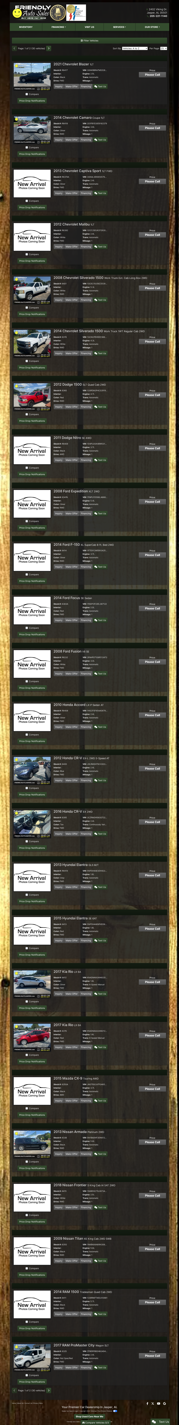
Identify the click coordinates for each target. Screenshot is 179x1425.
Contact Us (28, 1403)
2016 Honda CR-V (73, 811)
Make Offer (72, 86)
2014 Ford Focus (73, 598)
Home (14, 1403)
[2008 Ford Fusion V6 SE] (32, 663)
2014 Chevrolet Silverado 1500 (99, 331)
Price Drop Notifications (32, 100)
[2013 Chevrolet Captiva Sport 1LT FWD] (32, 183)
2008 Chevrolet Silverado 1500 (100, 278)
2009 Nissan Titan (82, 1238)
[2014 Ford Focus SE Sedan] (32, 610)
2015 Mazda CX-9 (76, 1078)
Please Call (152, 74)
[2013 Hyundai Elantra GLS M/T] (32, 877)
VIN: (85, 70)
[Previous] (14, 48)
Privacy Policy (38, 1403)
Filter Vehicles (90, 40)
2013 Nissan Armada (79, 1132)
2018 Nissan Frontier (84, 1185)
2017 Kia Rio (67, 972)
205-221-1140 (158, 16)
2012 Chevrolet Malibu (74, 224)
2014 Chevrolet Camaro (79, 118)
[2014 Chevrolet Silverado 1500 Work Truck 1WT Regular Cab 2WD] (32, 343)
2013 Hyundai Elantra (76, 865)
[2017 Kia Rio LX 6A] (32, 984)
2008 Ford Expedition (77, 491)
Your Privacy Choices (105, 1411)
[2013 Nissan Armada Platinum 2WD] (32, 1144)
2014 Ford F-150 (84, 545)
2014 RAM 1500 (83, 1292)
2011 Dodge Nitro (72, 438)
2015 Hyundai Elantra (75, 918)
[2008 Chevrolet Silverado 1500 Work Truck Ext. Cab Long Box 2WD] (32, 290)
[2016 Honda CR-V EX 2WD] (32, 823)
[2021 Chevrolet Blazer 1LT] (32, 76)
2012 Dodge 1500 (80, 384)
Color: (57, 77)
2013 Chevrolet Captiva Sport (83, 171)
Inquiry (58, 86)
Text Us (101, 86)
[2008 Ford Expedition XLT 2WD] (32, 503)
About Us (20, 1403)
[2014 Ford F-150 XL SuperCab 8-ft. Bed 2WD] (32, 557)
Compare (34, 94)
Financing (86, 86)
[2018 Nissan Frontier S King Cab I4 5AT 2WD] (32, 1197)
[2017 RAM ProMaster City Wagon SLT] (32, 1357)
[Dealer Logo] (49, 12)
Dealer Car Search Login (70, 1411)
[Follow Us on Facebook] (147, 1403)
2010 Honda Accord (79, 705)
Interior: (57, 73)
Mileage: (87, 80)
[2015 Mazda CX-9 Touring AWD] (32, 1090)
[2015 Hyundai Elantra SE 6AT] (32, 930)
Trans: (86, 77)
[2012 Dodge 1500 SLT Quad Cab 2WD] (32, 396)
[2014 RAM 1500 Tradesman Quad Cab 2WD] (32, 1304)
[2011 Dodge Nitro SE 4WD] (32, 450)
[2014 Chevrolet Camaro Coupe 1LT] (32, 130)
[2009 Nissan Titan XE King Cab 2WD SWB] (32, 1250)
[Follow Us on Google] (164, 1403)
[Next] (48, 48)
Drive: (56, 80)
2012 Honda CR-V (81, 758)
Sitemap (93, 1411)
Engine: (86, 73)
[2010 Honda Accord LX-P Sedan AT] (32, 717)
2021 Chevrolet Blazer (74, 64)
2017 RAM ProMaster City (81, 1345)
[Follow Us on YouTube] (159, 1403)
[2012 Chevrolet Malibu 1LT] (32, 236)
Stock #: (57, 70)
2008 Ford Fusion (71, 651)
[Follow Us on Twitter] (153, 1403)
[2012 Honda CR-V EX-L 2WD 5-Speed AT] (32, 770)
